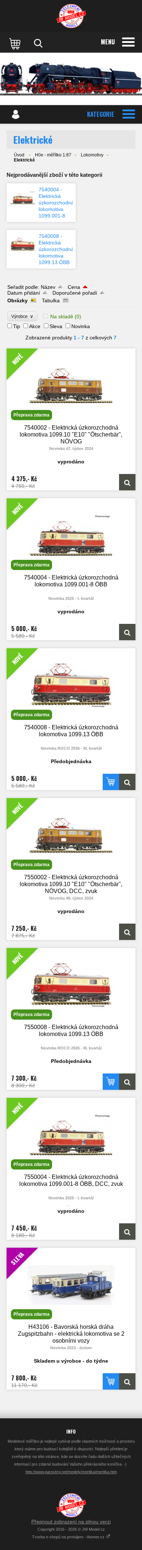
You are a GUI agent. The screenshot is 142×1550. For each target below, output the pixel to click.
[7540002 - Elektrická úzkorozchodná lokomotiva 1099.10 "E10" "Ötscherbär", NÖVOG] (127, 482)
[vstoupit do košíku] (16, 43)
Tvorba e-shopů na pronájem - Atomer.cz (69, 1537)
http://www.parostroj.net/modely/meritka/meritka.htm (71, 1472)
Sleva (56, 326)
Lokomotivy (92, 155)
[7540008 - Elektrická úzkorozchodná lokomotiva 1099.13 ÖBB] (22, 244)
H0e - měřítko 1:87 (53, 155)
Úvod (19, 155)
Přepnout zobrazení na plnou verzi (71, 1522)
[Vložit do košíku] (111, 782)
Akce (34, 326)
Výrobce (22, 316)
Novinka (80, 326)
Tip (16, 326)
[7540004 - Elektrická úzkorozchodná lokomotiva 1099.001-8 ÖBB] (22, 198)
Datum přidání (23, 293)
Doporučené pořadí (74, 293)
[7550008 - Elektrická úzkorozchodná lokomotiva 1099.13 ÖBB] (127, 1081)
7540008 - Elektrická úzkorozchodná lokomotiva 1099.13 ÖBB (56, 249)
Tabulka (51, 300)
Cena (74, 287)
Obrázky (17, 300)
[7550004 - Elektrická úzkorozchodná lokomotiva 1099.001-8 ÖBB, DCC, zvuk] (127, 1231)
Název (48, 287)
